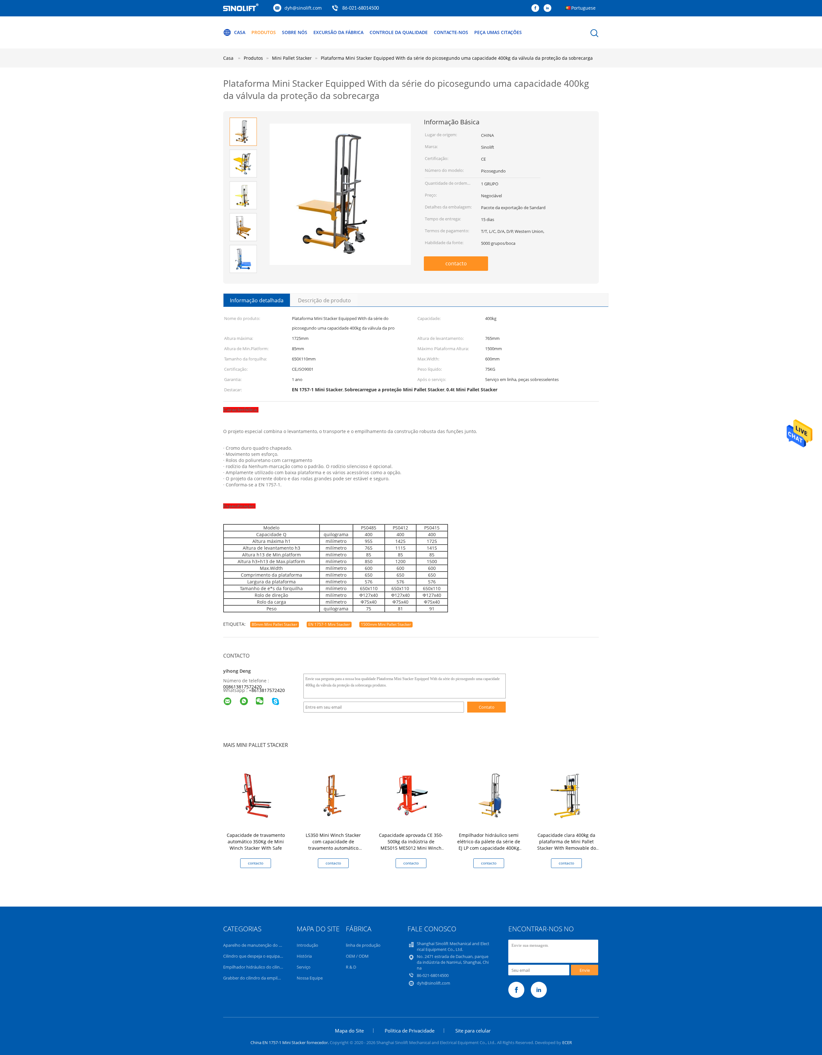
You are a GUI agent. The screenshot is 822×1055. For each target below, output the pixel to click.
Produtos (263, 32)
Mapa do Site (349, 1030)
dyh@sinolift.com (303, 8)
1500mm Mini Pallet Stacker (386, 624)
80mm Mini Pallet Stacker (274, 624)
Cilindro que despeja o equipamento (258, 956)
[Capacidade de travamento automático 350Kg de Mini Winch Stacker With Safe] (257, 795)
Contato (486, 707)
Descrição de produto (324, 300)
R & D (351, 967)
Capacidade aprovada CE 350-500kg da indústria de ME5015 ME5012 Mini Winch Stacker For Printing (411, 844)
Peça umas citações (498, 32)
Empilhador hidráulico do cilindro (254, 967)
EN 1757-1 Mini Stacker (329, 624)
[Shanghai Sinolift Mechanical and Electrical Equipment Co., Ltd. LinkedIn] (549, 8)
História (304, 956)
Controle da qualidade (399, 32)
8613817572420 (268, 690)
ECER (567, 1042)
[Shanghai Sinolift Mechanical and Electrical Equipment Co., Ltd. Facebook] (537, 8)
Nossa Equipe (310, 978)
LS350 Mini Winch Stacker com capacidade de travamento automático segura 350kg (333, 844)
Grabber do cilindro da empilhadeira (257, 978)
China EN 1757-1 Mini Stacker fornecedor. (290, 1042)
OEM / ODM (357, 956)
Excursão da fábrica (338, 32)
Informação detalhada (257, 300)
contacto (456, 263)
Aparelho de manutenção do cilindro (258, 945)
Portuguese (583, 8)
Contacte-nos (451, 32)
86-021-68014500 (360, 8)
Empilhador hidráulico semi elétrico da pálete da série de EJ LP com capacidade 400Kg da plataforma (488, 844)
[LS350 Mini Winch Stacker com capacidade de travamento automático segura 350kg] (334, 795)
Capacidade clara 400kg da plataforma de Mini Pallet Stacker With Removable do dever (566, 844)
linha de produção (363, 945)
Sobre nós (294, 32)
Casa (239, 32)
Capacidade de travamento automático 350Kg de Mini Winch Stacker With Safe (256, 841)
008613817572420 (242, 687)
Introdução (307, 945)
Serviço (303, 967)
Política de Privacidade (409, 1030)
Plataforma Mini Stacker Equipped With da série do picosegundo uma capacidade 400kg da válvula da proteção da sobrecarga (457, 58)
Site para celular (473, 1030)
